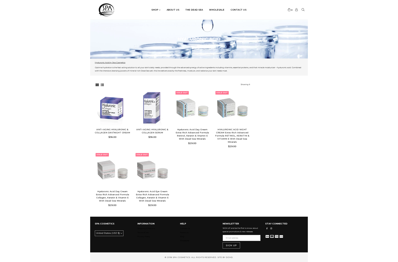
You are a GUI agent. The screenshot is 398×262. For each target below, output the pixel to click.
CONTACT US (239, 9)
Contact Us (185, 228)
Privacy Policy (143, 236)
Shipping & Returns (146, 228)
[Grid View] (97, 84)
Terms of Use (143, 232)
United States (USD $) (108, 233)
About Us (184, 232)
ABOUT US (173, 9)
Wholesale (216, 9)
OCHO (229, 257)
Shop (155, 9)
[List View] (102, 84)
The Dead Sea (194, 9)
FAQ (182, 236)
